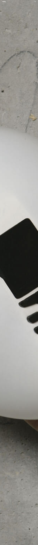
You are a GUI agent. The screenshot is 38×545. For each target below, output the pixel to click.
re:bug (4, 1)
